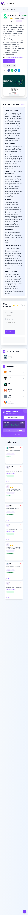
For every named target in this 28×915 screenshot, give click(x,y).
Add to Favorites (10, 65)
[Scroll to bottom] (24, 911)
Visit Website (8, 60)
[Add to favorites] (21, 447)
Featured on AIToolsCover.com (14, 417)
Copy (23, 422)
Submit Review (10, 331)
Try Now (7, 462)
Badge (20, 430)
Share (8, 430)
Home (3, 9)
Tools (8, 9)
